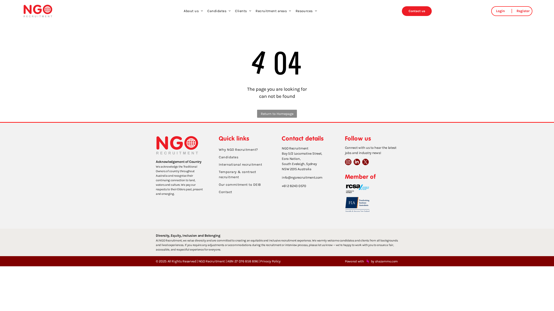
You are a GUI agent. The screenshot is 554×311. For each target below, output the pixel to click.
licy (277, 261)
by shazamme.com (384, 261)
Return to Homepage (277, 114)
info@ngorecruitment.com (302, 177)
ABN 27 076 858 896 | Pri (245, 261)
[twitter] (365, 162)
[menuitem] (193, 11)
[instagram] (348, 162)
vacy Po (269, 261)
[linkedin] (357, 162)
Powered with (354, 261)
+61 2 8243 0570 (294, 186)
